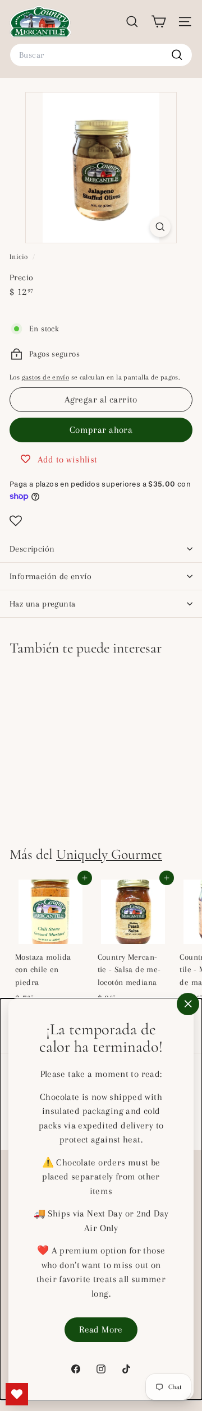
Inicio (20, 257)
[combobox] (101, 55)
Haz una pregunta (42, 604)
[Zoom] (160, 226)
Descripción (32, 549)
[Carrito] (158, 21)
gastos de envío (46, 377)
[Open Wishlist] (101, 521)
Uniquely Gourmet (109, 854)
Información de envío (50, 576)
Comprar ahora (101, 429)
